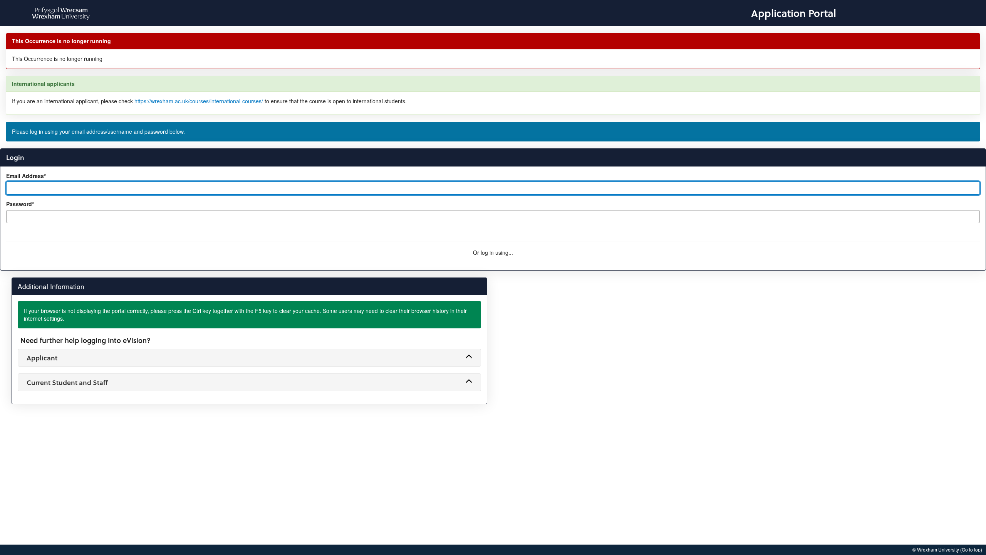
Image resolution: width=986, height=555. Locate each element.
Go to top (971, 549)
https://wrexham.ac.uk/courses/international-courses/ (198, 101)
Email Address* (26, 176)
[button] (249, 357)
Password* (20, 204)
